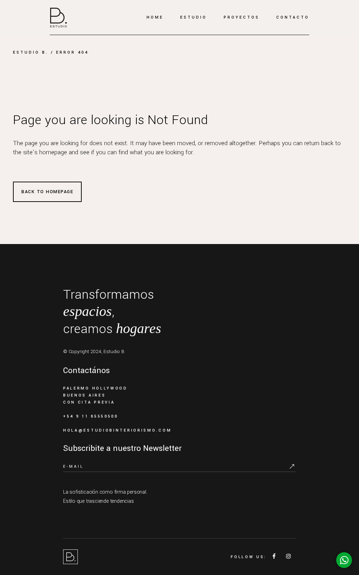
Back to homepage (47, 192)
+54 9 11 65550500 (90, 416)
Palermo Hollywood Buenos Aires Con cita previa (95, 395)
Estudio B (113, 351)
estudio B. (30, 52)
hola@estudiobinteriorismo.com (117, 430)
